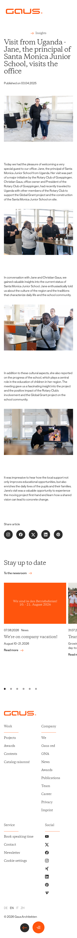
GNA (45, 754)
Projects (10, 738)
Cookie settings (15, 861)
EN (12, 908)
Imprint (47, 810)
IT (17, 908)
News (45, 762)
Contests (10, 754)
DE (6, 908)
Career (46, 794)
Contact (10, 845)
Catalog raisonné (17, 762)
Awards (9, 746)
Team (45, 786)
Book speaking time (18, 837)
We (43, 738)
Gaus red (48, 746)
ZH (22, 908)
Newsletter (12, 853)
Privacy (47, 802)
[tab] (5, 689)
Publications (50, 778)
